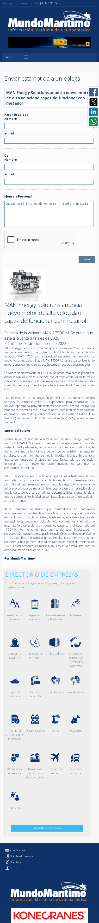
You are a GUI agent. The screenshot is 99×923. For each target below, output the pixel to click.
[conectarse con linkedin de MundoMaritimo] (93, 112)
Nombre (10, 119)
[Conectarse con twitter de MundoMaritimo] (93, 102)
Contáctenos (17, 850)
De (6, 155)
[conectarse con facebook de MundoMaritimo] (93, 92)
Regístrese (16, 862)
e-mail (9, 133)
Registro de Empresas (22, 856)
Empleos (15, 868)
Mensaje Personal (18, 196)
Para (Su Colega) (16, 115)
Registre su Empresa (47, 828)
